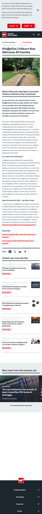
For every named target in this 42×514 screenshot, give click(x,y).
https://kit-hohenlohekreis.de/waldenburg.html (19, 225)
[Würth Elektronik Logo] (9, 34)
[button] (10, 251)
